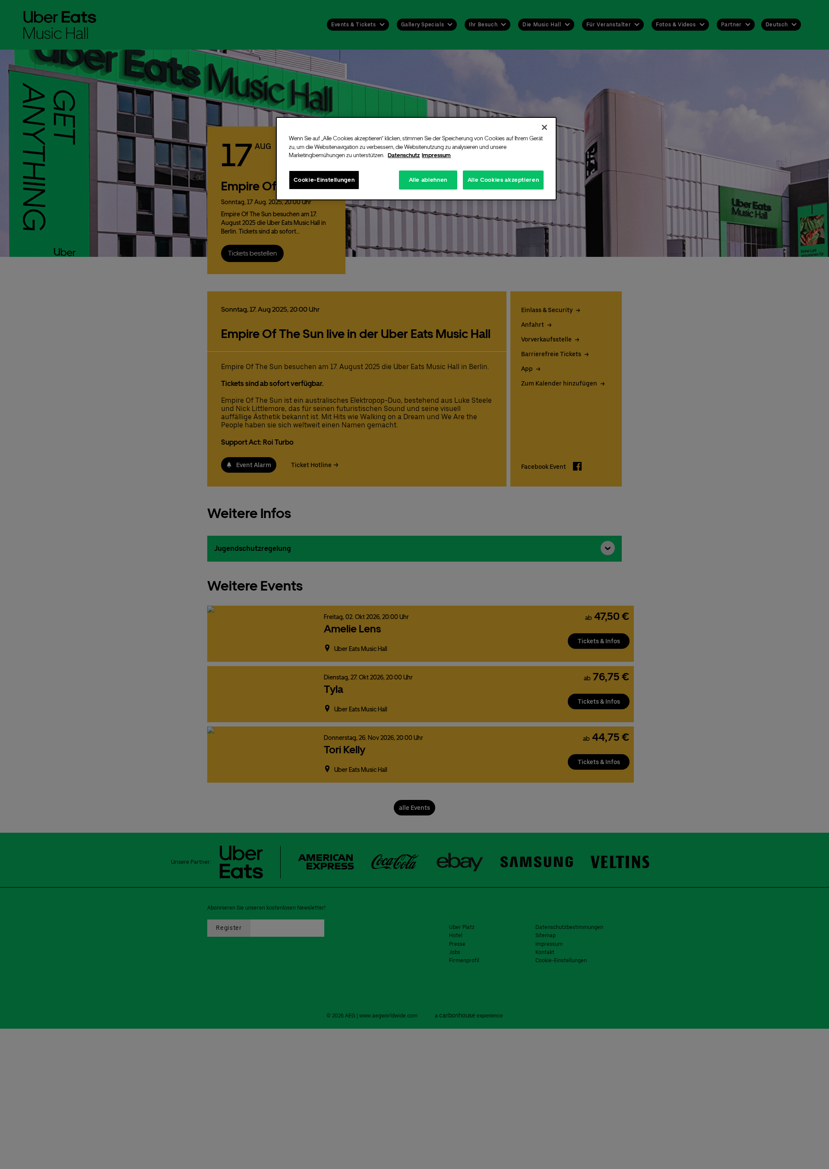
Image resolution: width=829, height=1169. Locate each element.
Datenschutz (404, 155)
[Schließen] (544, 127)
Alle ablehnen (428, 179)
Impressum (436, 155)
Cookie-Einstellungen (324, 179)
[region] (416, 158)
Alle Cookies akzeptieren (503, 179)
